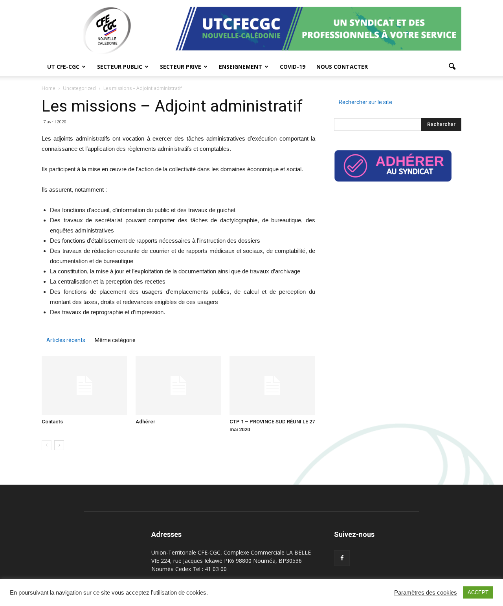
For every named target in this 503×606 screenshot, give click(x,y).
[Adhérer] (178, 385)
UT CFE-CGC (63, 66)
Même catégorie (115, 340)
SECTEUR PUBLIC (119, 66)
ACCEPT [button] (478, 592)
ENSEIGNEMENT (240, 66)
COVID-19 (292, 66)
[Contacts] (84, 385)
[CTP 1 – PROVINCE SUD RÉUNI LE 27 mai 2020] (272, 385)
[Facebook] (342, 558)
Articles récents (65, 340)
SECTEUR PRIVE (180, 66)
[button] (451, 66)
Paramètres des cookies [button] (425, 593)
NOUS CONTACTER (342, 66)
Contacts (52, 422)
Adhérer (145, 422)
